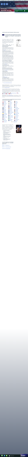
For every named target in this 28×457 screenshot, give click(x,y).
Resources (19, 0)
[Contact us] (7, 4)
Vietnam (11, 93)
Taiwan (7, 93)
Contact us (25, 0)
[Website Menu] (4, 4)
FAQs (8, 0)
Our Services (2, 0)
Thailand (4, 93)
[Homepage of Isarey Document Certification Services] (23, 455)
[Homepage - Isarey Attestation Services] (2, 4)
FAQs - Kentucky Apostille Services (8, 82)
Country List (14, 0)
